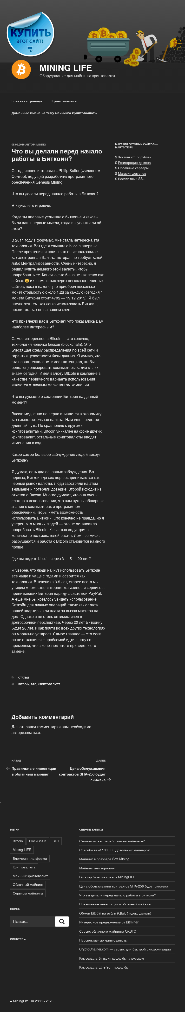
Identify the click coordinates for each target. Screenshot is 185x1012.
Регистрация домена (134, 162)
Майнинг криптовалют (30, 875)
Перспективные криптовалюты (103, 940)
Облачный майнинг (28, 884)
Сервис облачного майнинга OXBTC (107, 931)
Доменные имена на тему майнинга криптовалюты (55, 112)
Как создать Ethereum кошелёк (103, 967)
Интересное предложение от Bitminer (109, 922)
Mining (41, 144)
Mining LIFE (22, 849)
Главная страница (27, 100)
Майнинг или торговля (97, 868)
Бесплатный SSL (131, 178)
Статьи (23, 677)
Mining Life (66, 67)
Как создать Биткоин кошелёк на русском (111, 958)
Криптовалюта (49, 684)
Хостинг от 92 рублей (135, 156)
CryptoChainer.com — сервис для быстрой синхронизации (125, 949)
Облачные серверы (133, 167)
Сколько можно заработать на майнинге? (112, 841)
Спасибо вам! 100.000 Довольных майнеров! (114, 849)
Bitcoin (23, 684)
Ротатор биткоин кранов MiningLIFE (107, 876)
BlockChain (37, 841)
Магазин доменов (132, 173)
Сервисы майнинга (28, 893)
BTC (33, 684)
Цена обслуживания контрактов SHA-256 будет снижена (123, 886)
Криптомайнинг (65, 100)
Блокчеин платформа (30, 858)
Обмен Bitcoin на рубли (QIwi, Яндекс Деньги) (115, 913)
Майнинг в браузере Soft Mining (104, 858)
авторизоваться (26, 732)
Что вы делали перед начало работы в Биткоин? (117, 895)
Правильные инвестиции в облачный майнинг (115, 903)
